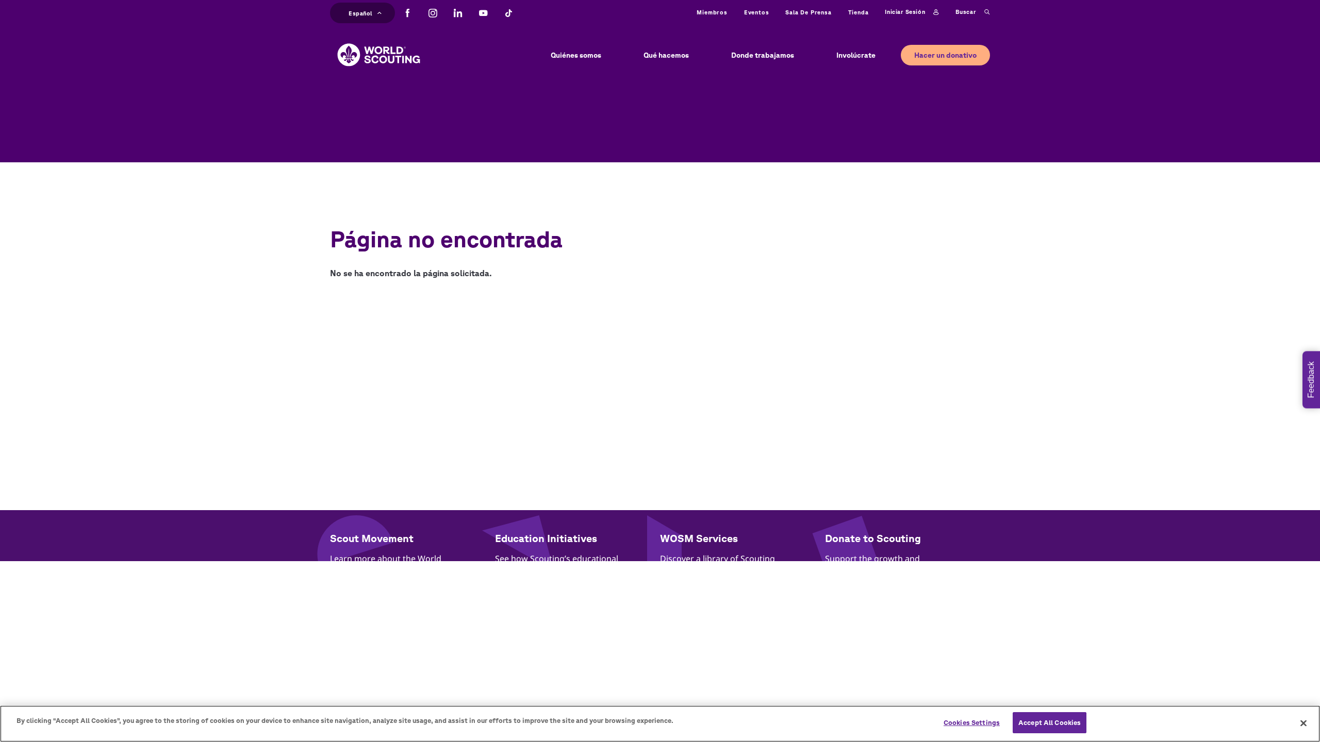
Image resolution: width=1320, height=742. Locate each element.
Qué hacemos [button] (666, 55)
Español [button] (360, 12)
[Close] (1303, 723)
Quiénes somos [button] (576, 55)
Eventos (756, 12)
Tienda (858, 12)
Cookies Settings (972, 723)
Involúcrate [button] (856, 55)
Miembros (712, 12)
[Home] (378, 46)
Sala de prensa (808, 12)
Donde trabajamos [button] (762, 55)
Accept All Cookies (1049, 723)
